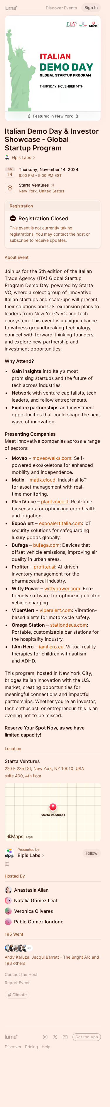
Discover (13, 1046)
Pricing (31, 1046)
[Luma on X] (55, 1037)
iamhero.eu (51, 647)
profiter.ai (44, 567)
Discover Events (61, 7)
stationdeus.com (68, 625)
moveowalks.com (52, 458)
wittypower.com (62, 588)
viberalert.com (56, 610)
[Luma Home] (11, 8)
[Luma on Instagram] (45, 1037)
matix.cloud (42, 480)
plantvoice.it (54, 501)
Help (46, 1046)
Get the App (86, 1036)
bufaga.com (46, 545)
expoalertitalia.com (60, 523)
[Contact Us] (65, 1037)
